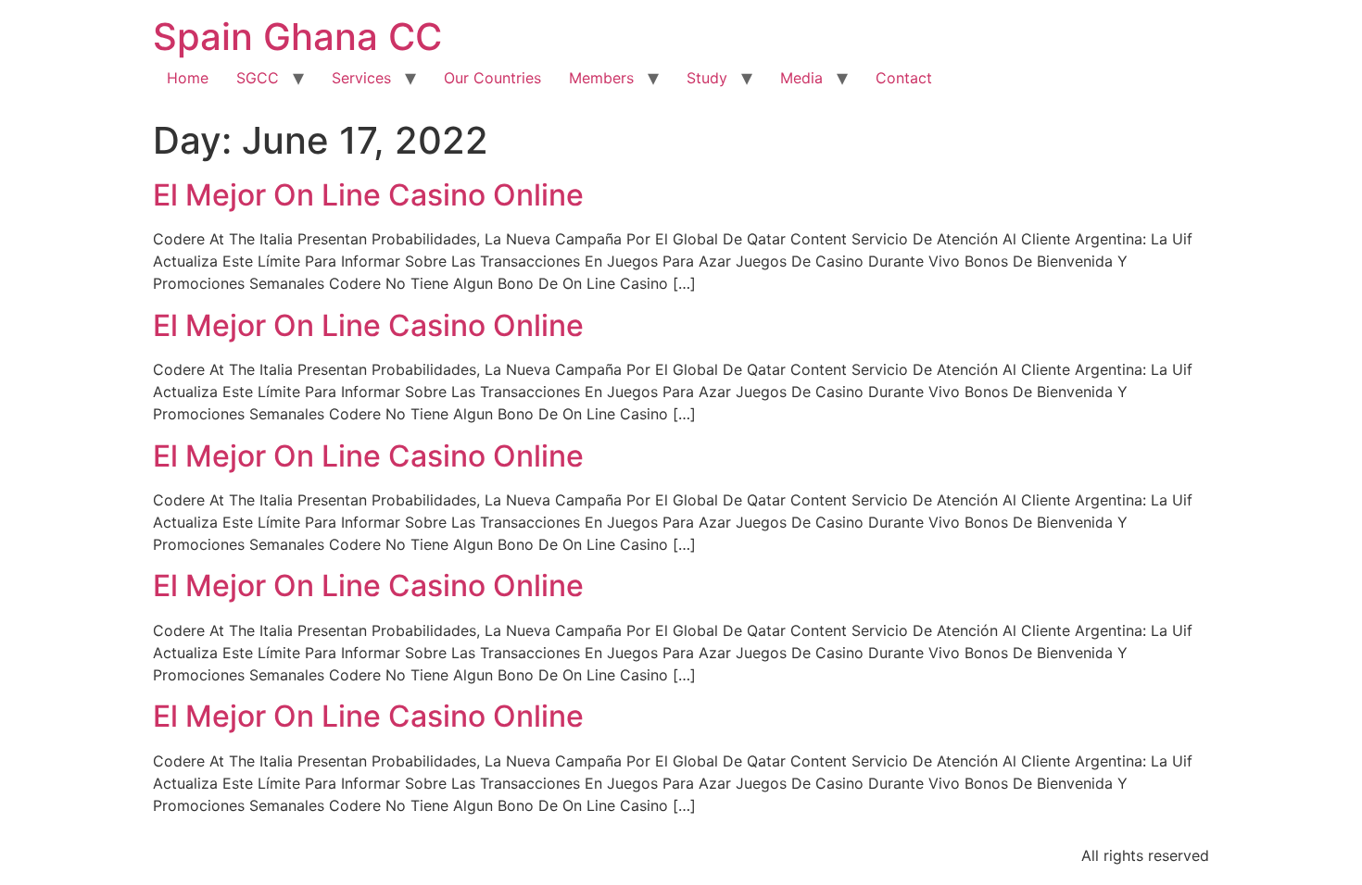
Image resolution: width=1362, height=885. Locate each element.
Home (187, 78)
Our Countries (492, 78)
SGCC (257, 78)
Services (361, 78)
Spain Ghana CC (297, 36)
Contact (904, 78)
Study (707, 78)
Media (801, 78)
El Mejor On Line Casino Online (368, 195)
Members (601, 78)
